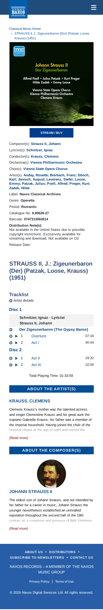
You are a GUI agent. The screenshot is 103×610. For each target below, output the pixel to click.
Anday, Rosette (36, 175)
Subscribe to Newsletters (37, 557)
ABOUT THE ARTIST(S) (51, 389)
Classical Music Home (25, 29)
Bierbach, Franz (63, 175)
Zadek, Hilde (19, 188)
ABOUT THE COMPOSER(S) (51, 450)
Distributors (63, 552)
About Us (34, 552)
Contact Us (81, 557)
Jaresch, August (31, 179)
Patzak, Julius (33, 184)
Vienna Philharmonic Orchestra (56, 162)
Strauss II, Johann (46, 144)
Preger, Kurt (79, 184)
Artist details (23, 300)
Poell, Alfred (57, 184)
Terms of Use (64, 581)
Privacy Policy (39, 581)
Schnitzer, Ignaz (39, 150)
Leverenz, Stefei (59, 179)
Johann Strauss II (30, 491)
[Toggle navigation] (92, 7)
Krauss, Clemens (45, 156)
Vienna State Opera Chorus (45, 169)
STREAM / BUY (51, 133)
